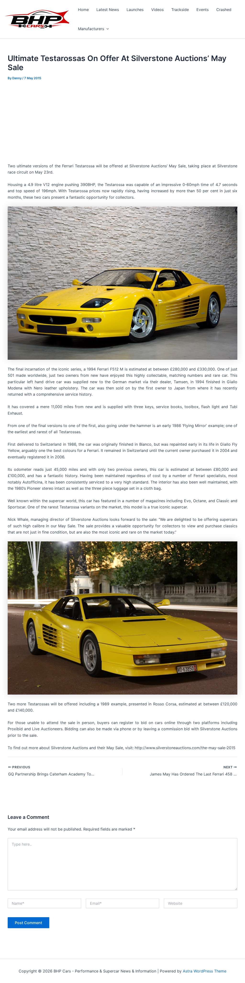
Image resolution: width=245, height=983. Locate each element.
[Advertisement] (122, 121)
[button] (106, 28)
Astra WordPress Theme (204, 971)
